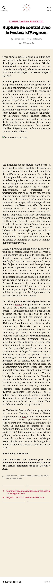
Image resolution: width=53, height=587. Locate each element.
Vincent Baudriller (41, 475)
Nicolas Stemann (25, 475)
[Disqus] (26, 539)
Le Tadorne (15, 582)
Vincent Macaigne (14, 478)
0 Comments (28, 43)
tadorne (20, 39)
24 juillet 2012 (36, 39)
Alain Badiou (11, 475)
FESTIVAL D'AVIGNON (19, 21)
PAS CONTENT (37, 21)
